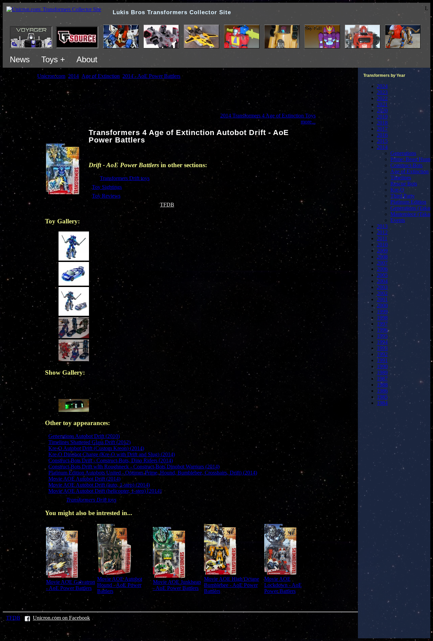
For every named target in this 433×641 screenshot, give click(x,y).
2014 (382, 147)
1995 (382, 336)
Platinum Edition (408, 202)
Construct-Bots (406, 165)
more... (308, 122)
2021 (382, 104)
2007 (382, 263)
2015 (382, 141)
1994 (382, 342)
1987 (382, 378)
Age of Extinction (409, 171)
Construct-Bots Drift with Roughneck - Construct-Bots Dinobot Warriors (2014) (134, 466)
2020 (382, 110)
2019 (382, 116)
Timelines (400, 177)
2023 (382, 92)
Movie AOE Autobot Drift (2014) (84, 479)
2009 (382, 250)
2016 (382, 135)
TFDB (167, 204)
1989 (382, 372)
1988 (382, 385)
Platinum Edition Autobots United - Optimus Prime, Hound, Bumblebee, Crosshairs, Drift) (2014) (152, 473)
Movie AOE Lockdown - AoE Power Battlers (283, 585)
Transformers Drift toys (125, 178)
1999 (382, 311)
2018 (382, 123)
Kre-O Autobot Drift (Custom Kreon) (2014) (96, 448)
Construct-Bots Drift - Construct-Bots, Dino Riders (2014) (110, 460)
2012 (382, 232)
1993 (382, 348)
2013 (382, 226)
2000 (382, 305)
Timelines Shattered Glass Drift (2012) (89, 442)
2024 (382, 86)
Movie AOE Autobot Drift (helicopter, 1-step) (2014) (104, 491)
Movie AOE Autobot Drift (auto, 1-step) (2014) (99, 485)
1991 (382, 360)
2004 (382, 281)
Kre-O (397, 190)
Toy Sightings (107, 187)
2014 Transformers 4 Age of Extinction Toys (268, 115)
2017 (382, 129)
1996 (382, 330)
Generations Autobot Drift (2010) (84, 436)
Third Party (402, 196)
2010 (382, 244)
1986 (382, 391)
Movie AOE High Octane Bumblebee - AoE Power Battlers (231, 585)
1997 (382, 324)
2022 (382, 98)
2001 (382, 299)
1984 (382, 403)
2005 (382, 275)
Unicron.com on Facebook (61, 618)
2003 (382, 287)
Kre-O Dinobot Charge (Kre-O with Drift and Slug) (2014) (111, 454)
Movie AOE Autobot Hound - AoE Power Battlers (119, 585)
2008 (382, 257)
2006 (382, 269)
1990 (382, 366)
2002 (382, 293)
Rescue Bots (403, 183)
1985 (382, 397)
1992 (382, 354)
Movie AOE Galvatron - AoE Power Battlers (70, 585)
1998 (382, 317)
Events (397, 220)
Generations (403, 153)
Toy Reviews (106, 196)
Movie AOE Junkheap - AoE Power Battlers (177, 585)
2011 (382, 238)
